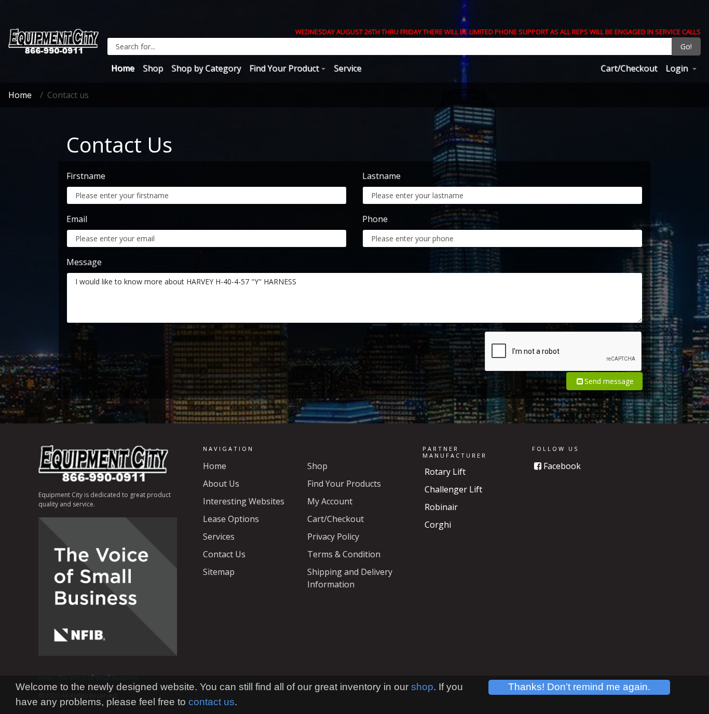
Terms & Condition (343, 554)
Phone (375, 219)
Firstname (85, 176)
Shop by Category (206, 68)
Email (76, 219)
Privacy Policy (333, 536)
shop (422, 686)
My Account (329, 501)
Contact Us (224, 554)
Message (84, 262)
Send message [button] (609, 381)
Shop (153, 68)
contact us (211, 701)
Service (347, 68)
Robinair (441, 507)
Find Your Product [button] (284, 68)
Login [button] (677, 68)
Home (122, 68)
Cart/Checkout (629, 68)
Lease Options (231, 519)
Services (219, 536)
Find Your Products (344, 483)
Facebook (561, 466)
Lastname (381, 176)
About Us (221, 483)
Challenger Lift (453, 489)
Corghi (438, 524)
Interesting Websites (243, 501)
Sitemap (219, 572)
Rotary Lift (445, 471)
